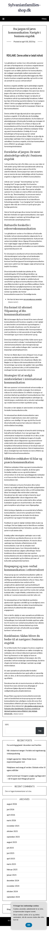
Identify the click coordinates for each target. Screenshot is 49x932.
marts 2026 (11, 820)
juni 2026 (10, 809)
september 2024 (13, 897)
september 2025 (13, 837)
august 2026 (12, 804)
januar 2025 (11, 875)
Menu (44, 18)
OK (28, 925)
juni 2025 (10, 853)
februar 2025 (12, 869)
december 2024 (13, 880)
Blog (9, 909)
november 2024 (13, 886)
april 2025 (11, 858)
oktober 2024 (12, 891)
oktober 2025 (12, 831)
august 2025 (12, 842)
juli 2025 (10, 848)
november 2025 (13, 826)
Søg (7, 724)
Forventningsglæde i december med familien (24, 745)
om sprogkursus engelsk (33, 299)
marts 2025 (11, 864)
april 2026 (11, 815)
